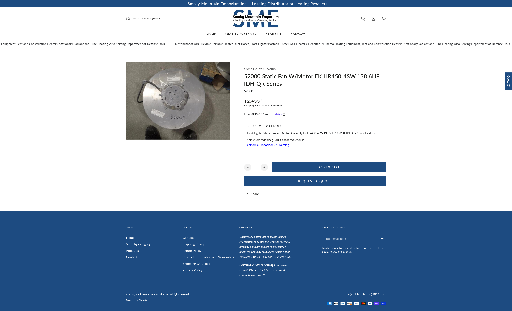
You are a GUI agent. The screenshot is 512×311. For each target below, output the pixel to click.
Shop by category (138, 244)
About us (132, 250)
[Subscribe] (383, 238)
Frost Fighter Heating (260, 69)
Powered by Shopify (136, 300)
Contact (131, 257)
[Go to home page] (256, 18)
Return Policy (192, 250)
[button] (363, 18)
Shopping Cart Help (196, 263)
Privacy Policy (192, 270)
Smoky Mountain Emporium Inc (152, 294)
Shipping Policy (193, 244)
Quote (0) (508, 81)
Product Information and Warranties (208, 257)
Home (130, 237)
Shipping (249, 105)
